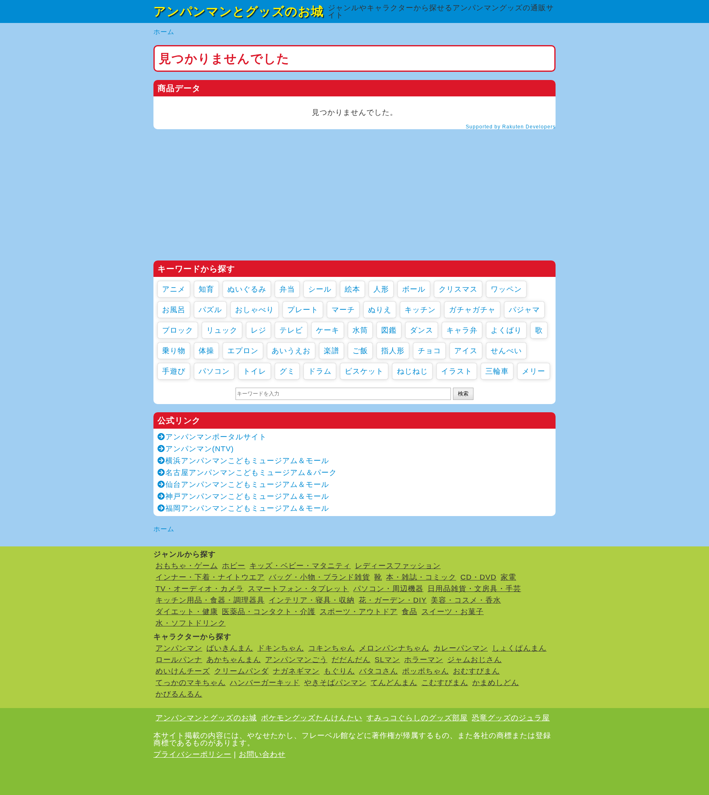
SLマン (387, 660)
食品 (409, 612)
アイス (466, 351)
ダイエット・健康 (187, 612)
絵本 (352, 289)
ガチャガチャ (472, 310)
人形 (381, 289)
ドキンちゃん (280, 648)
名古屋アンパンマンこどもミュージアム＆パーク (251, 472)
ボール (413, 289)
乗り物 (173, 351)
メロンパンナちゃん (394, 648)
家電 (508, 577)
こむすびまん (444, 682)
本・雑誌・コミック (421, 577)
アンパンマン (179, 648)
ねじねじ (412, 371)
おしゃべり (254, 310)
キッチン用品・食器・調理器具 (210, 600)
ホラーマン (423, 660)
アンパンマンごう (296, 660)
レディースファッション (398, 566)
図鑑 (389, 330)
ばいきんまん (229, 648)
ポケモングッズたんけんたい (311, 718)
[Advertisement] (354, 194)
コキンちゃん (331, 648)
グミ (287, 371)
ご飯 (360, 351)
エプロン (242, 351)
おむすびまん (476, 671)
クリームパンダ (241, 671)
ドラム (320, 371)
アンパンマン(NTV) (199, 449)
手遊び (173, 371)
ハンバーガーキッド (265, 682)
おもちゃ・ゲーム (187, 566)
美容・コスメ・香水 (466, 600)
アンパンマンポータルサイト (216, 437)
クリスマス (458, 289)
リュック (222, 330)
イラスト (456, 371)
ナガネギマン (296, 671)
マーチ (343, 310)
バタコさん (378, 671)
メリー (533, 371)
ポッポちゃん (425, 671)
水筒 (360, 330)
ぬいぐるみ (246, 289)
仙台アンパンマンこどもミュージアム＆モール (247, 484)
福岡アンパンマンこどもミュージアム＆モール (247, 508)
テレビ (291, 330)
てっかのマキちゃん (191, 682)
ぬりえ (379, 310)
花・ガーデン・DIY (393, 600)
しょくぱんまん (519, 648)
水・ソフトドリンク (191, 623)
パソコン (214, 371)
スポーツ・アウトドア (359, 612)
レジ (258, 330)
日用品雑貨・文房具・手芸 (474, 589)
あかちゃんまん (233, 660)
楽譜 (331, 351)
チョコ (429, 351)
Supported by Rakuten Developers (511, 127)
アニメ (173, 289)
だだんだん (351, 660)
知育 (206, 289)
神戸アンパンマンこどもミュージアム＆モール (247, 496)
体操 (206, 351)
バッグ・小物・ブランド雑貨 (319, 577)
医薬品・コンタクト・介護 (269, 612)
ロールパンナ (179, 660)
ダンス (421, 330)
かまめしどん (495, 682)
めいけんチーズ (183, 671)
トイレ (254, 371)
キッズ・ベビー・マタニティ (300, 566)
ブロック (177, 330)
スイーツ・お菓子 (452, 612)
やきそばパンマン (335, 682)
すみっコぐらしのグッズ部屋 (417, 718)
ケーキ (327, 330)
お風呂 (173, 310)
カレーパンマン (460, 648)
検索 (463, 394)
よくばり (506, 330)
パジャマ (524, 310)
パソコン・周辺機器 (388, 589)
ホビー (233, 566)
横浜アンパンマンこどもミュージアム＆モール (247, 461)
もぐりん (339, 671)
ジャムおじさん (474, 660)
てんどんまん (394, 682)
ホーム (163, 31)
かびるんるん (179, 694)
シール (320, 289)
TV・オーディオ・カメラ (200, 589)
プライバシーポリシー (192, 754)
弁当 (287, 289)
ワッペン (506, 289)
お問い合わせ (262, 754)
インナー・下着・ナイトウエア (210, 577)
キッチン (420, 310)
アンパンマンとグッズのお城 (238, 11)
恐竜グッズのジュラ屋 (511, 718)
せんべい (506, 351)
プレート (302, 310)
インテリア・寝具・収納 (311, 600)
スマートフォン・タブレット (298, 589)
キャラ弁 (462, 330)
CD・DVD (478, 577)
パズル (210, 310)
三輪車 (497, 371)
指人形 (393, 351)
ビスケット (364, 371)
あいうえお (291, 351)
